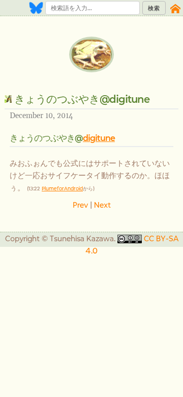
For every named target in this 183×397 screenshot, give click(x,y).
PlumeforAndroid (62, 188)
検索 (154, 8)
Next (102, 205)
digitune (99, 138)
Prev (80, 205)
